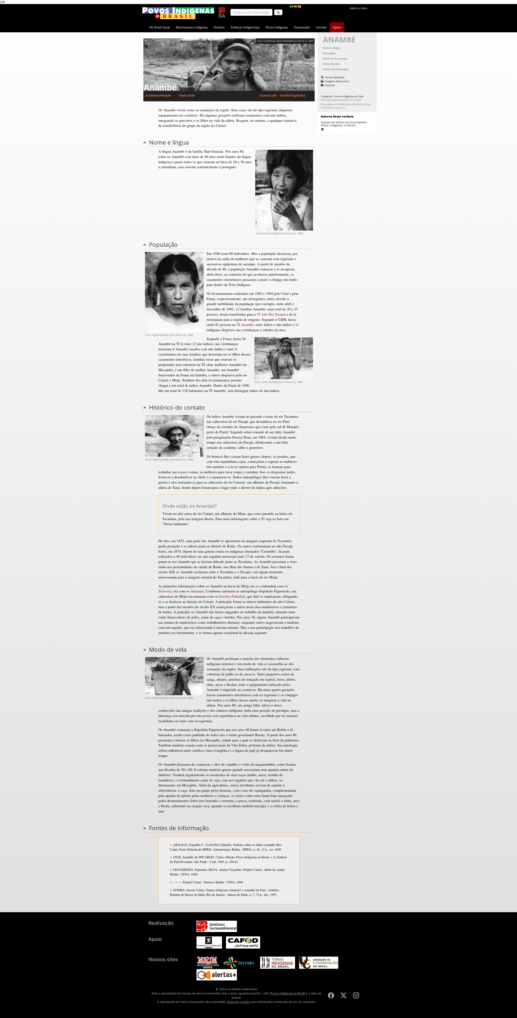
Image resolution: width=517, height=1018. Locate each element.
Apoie (337, 27)
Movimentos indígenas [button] (192, 27)
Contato (321, 27)
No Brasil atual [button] (159, 27)
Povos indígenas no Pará (349, 96)
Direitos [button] (219, 27)
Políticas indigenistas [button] (245, 27)
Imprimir (330, 85)
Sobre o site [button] (358, 8)
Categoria (326, 96)
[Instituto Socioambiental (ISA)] (221, 11)
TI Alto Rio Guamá (271, 314)
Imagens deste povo (337, 81)
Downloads (302, 27)
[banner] (178, 13)
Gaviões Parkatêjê (232, 596)
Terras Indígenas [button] (277, 27)
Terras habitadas (335, 77)
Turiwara (164, 591)
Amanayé (197, 591)
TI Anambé (245, 324)
